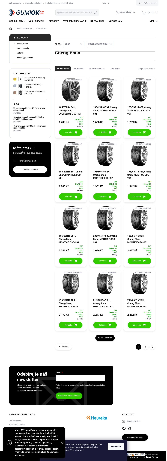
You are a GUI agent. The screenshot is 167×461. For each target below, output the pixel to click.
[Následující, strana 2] (145, 349)
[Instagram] (129, 430)
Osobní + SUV (22, 43)
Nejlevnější (63, 71)
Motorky (20, 53)
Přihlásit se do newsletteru (69, 398)
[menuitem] (17, 21)
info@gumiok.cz (27, 160)
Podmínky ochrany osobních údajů (59, 3)
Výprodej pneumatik (25, 58)
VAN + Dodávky (23, 48)
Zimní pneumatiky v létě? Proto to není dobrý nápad (29, 109)
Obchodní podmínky (33, 3)
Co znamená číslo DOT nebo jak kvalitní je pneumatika (29, 127)
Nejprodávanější (97, 71)
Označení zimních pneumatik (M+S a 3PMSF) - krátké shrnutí (28, 118)
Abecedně (115, 71)
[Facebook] (124, 430)
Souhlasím (116, 446)
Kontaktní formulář (30, 170)
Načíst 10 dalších (105, 340)
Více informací (77, 450)
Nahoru (65, 349)
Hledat (95, 12)
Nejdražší (79, 71)
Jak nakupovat (15, 3)
